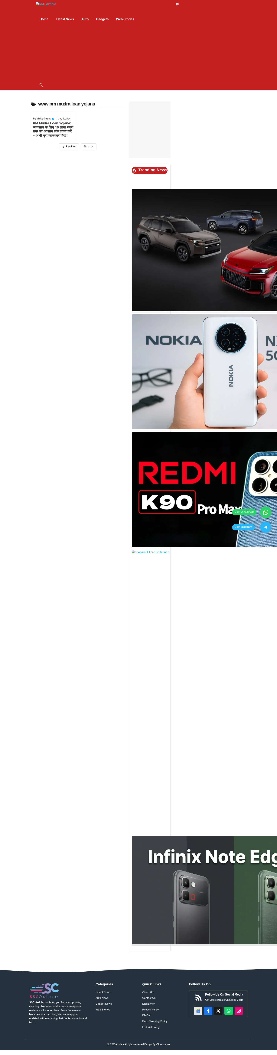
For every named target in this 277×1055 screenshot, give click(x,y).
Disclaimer (148, 1004)
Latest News (65, 19)
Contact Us (148, 998)
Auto (85, 19)
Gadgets (102, 19)
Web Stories (125, 19)
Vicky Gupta (44, 118)
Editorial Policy (151, 1027)
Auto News (102, 998)
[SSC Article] (50, 5)
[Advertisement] (138, 52)
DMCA (146, 1015)
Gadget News (104, 1004)
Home (44, 19)
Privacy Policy (150, 1010)
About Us (147, 992)
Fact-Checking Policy (154, 1021)
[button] (41, 85)
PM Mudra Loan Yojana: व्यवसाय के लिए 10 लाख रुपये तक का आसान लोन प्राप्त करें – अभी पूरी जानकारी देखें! (53, 129)
